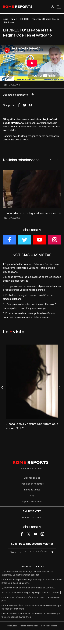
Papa (12, 19)
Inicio (5, 19)
